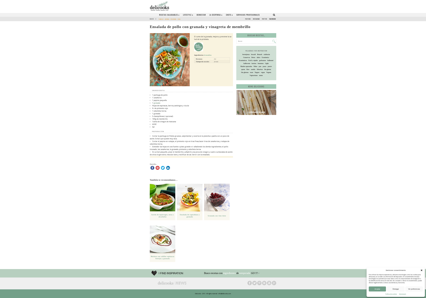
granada (157, 103)
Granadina (207, 55)
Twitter (264, 19)
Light (267, 63)
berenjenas (246, 54)
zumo (261, 75)
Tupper (257, 72)
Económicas (243, 60)
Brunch (259, 54)
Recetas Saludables (168, 15)
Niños (255, 66)
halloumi (270, 60)
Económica (265, 57)
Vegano (268, 72)
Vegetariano (254, 75)
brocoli (253, 54)
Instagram (256, 19)
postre (270, 66)
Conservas (246, 57)
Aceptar (377, 289)
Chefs (228, 15)
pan (260, 66)
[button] (421, 270)
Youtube (248, 19)
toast (251, 72)
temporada (244, 273)
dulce (258, 57)
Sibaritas (260, 69)
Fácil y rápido (253, 60)
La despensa (215, 15)
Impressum (402, 294)
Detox (253, 57)
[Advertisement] (255, 133)
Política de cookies (391, 294)
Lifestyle (187, 15)
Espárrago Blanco (256, 112)
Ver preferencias (414, 289)
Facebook (272, 19)
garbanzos (262, 60)
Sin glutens (244, 72)
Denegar (396, 289)
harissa (254, 63)
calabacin (267, 54)
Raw (248, 69)
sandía (253, 69)
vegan (263, 72)
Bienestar (201, 15)
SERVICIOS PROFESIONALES (248, 15)
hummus (261, 63)
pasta (264, 66)
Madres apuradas (246, 66)
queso (243, 69)
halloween (247, 63)
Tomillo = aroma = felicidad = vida (169, 19)
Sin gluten (267, 69)
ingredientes (229, 273)
